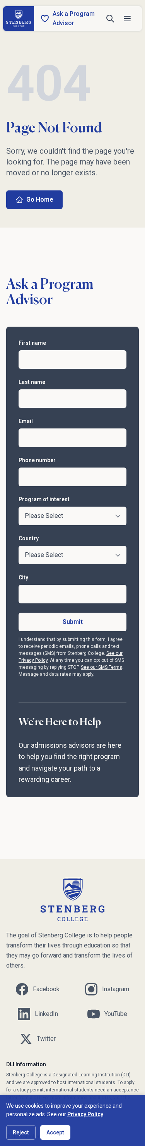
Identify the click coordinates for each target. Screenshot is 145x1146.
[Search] (110, 18)
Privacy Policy (85, 1114)
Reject (21, 1132)
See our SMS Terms (101, 667)
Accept (55, 1132)
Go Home (39, 199)
